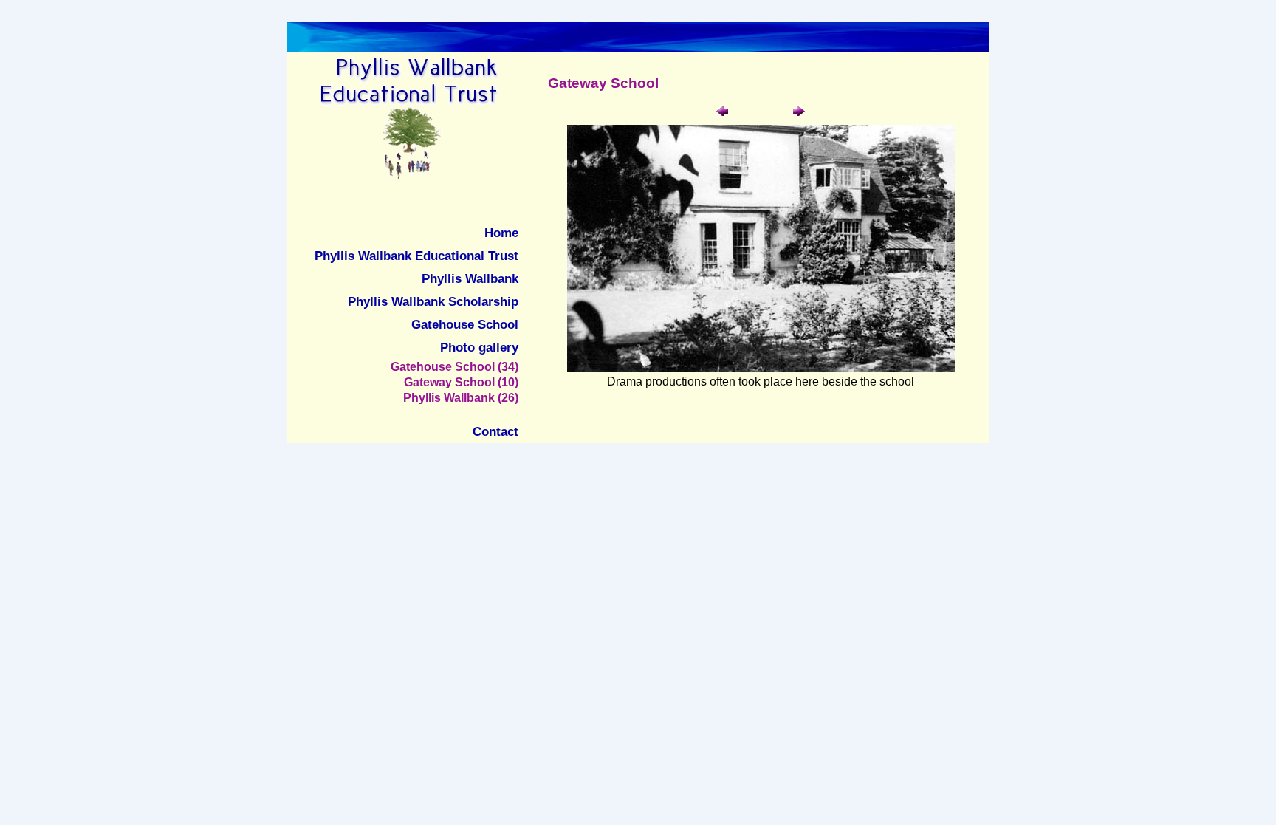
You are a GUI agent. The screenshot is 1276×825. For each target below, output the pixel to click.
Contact (495, 431)
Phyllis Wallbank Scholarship (433, 301)
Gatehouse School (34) (454, 366)
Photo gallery (479, 347)
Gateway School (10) (461, 381)
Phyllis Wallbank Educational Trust (416, 255)
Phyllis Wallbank (470, 278)
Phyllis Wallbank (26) (460, 397)
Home (501, 232)
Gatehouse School (464, 324)
